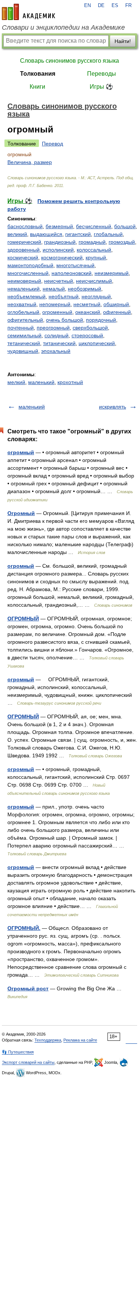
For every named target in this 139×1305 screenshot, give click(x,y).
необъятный (64, 296)
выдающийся (46, 234)
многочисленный (28, 273)
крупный (96, 257)
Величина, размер (29, 162)
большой (125, 226)
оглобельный (23, 312)
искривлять (112, 407)
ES (115, 5)
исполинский (58, 250)
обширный (116, 304)
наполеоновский (72, 273)
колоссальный (94, 250)
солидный (56, 335)
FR (128, 5)
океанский (87, 312)
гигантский (78, 234)
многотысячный (75, 265)
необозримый (84, 289)
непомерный (54, 304)
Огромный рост (28, 988)
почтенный (20, 328)
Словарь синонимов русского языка (69, 61)
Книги (37, 86)
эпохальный (55, 351)
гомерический (24, 242)
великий (17, 234)
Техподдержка (47, 1040)
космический (22, 257)
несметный (86, 304)
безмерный (59, 226)
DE (101, 5)
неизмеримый (112, 273)
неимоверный (24, 281)
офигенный (117, 312)
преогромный (53, 328)
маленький (41, 382)
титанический (59, 343)
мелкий (16, 382)
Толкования (37, 74)
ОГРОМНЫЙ (23, 619)
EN (87, 5)
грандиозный (60, 242)
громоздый (122, 242)
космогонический (62, 257)
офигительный (25, 320)
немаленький (23, 289)
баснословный (25, 226)
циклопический (97, 343)
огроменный (57, 312)
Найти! (123, 41)
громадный (92, 242)
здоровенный (23, 250)
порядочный (101, 320)
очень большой (64, 320)
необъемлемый (26, 296)
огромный (20, 452)
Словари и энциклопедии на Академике (63, 27)
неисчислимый (94, 281)
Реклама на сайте (80, 1040)
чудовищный (22, 351)
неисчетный (58, 281)
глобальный (108, 234)
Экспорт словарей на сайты (28, 1062)
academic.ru (28, 12)
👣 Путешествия (18, 1052)
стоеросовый (87, 335)
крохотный (70, 382)
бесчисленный (93, 226)
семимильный (24, 335)
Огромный (21, 513)
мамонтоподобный (30, 265)
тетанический (23, 343)
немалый (54, 289)
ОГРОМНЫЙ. (23, 928)
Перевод (52, 144)
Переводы (101, 74)
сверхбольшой (90, 328)
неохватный (21, 304)
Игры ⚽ (101, 86)
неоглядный (96, 296)
